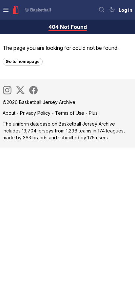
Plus (93, 113)
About (9, 113)
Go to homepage (23, 61)
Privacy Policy (35, 113)
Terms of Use (69, 113)
